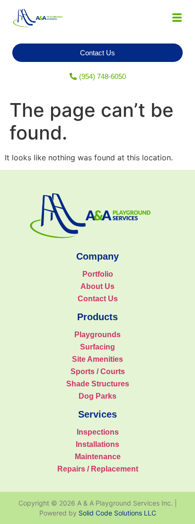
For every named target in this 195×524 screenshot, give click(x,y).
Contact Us (98, 299)
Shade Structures (97, 384)
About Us (97, 286)
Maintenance (98, 457)
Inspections (98, 432)
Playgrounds (97, 335)
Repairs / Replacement (97, 469)
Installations (97, 444)
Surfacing (97, 347)
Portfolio (97, 274)
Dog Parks (97, 396)
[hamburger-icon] (176, 18)
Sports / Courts (98, 371)
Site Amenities (97, 359)
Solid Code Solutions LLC (117, 513)
